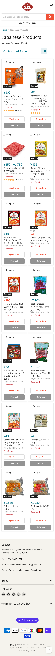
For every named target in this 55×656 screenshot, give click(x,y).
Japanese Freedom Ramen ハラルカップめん (14, 99)
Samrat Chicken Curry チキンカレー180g (40, 239)
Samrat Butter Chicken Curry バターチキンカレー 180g (14, 240)
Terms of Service (23, 645)
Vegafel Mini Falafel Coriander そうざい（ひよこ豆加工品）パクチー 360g (40, 99)
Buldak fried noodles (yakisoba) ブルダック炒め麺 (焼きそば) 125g (14, 374)
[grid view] (44, 51)
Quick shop (14, 119)
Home (4, 30)
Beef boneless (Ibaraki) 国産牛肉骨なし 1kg (39, 306)
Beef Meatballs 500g (40, 506)
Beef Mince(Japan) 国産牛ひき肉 (14, 169)
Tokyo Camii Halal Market (13, 104)
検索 (12, 645)
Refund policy (39, 645)
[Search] (50, 17)
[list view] (50, 51)
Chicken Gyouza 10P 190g (40, 441)
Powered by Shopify (27, 651)
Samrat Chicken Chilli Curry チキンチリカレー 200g (14, 307)
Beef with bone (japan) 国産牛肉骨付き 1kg (40, 373)
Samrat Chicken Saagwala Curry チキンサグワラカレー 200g (40, 172)
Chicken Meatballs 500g (12, 507)
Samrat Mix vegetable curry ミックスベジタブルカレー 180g (14, 442)
